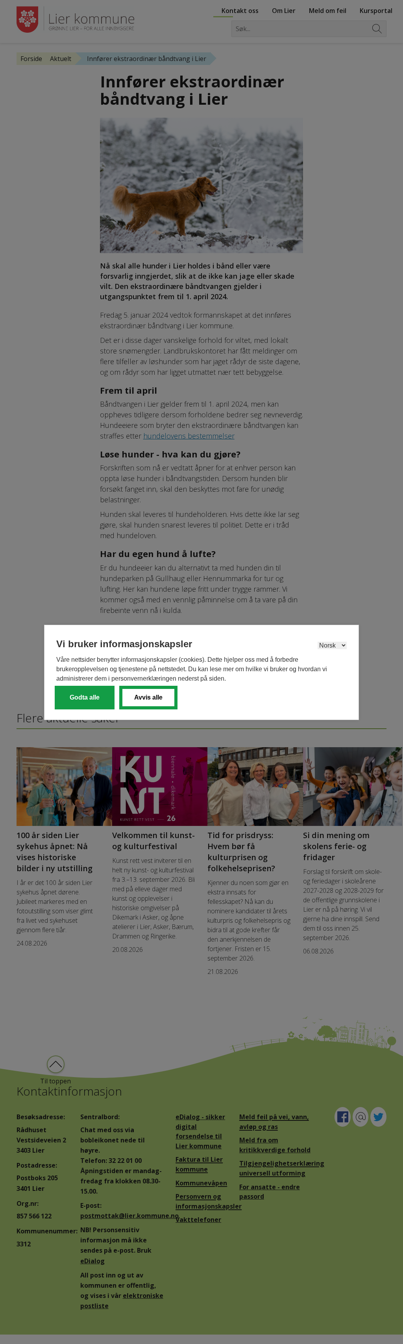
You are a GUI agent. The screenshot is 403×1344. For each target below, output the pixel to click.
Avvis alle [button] (148, 697)
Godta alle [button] (85, 697)
